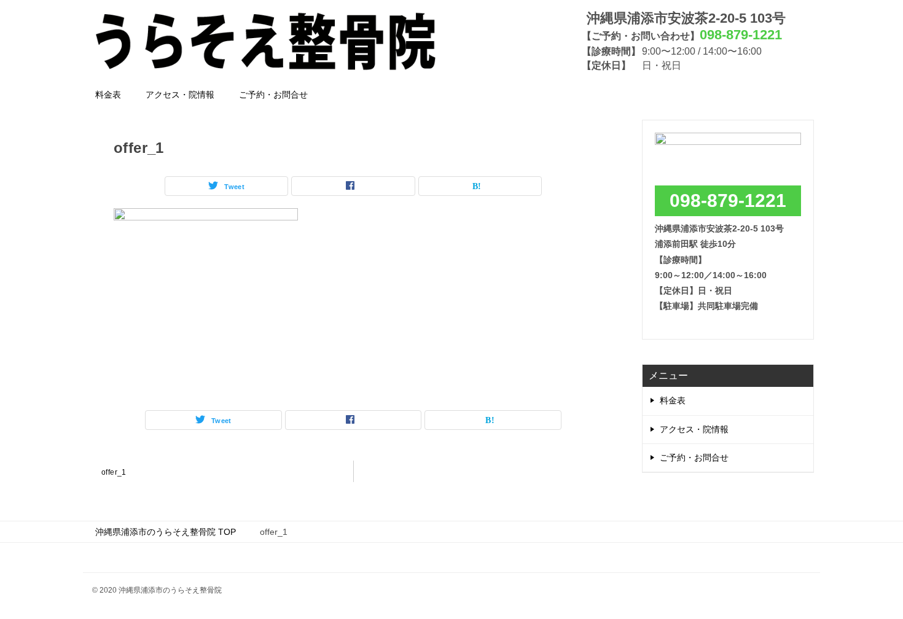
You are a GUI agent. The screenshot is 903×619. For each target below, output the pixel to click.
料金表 (108, 94)
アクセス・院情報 (180, 94)
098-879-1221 (728, 200)
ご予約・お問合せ (273, 94)
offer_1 (114, 472)
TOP (165, 532)
